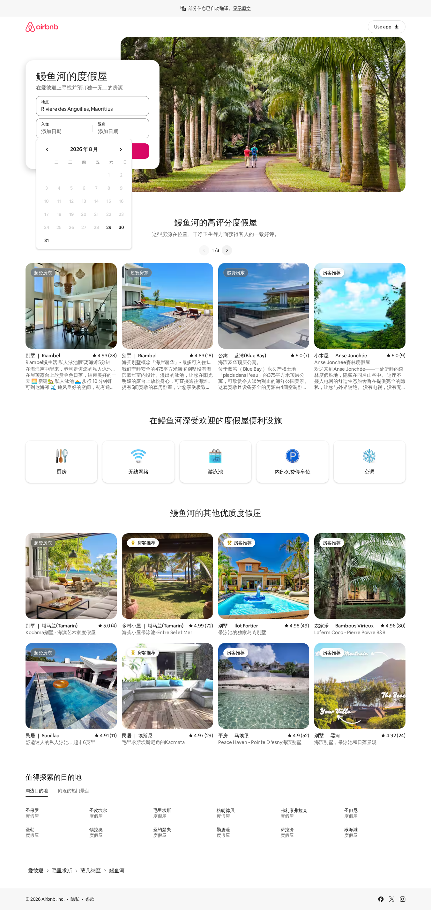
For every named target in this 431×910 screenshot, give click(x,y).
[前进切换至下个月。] (121, 149)
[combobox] (92, 109)
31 (46, 240)
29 (108, 227)
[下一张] (227, 250)
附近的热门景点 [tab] (73, 790)
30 (121, 227)
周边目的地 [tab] (37, 790)
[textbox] (64, 131)
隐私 (75, 899)
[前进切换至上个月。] (47, 149)
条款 (89, 899)
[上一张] (204, 250)
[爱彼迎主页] (42, 27)
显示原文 (242, 8)
